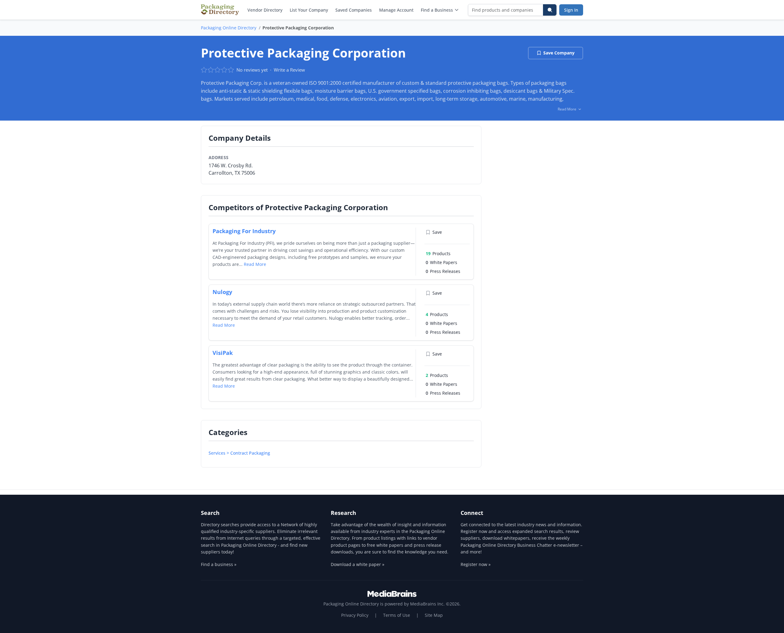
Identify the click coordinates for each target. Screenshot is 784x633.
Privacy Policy (354, 615)
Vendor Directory (264, 10)
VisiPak (223, 352)
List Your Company (309, 10)
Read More (255, 264)
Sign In (571, 10)
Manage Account (396, 10)
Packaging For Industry (244, 231)
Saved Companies (353, 10)
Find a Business (437, 10)
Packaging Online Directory (228, 28)
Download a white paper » (357, 564)
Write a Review (289, 70)
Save (437, 232)
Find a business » (218, 564)
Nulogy (222, 292)
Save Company (559, 53)
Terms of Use (396, 615)
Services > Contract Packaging (239, 453)
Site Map (434, 615)
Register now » (476, 564)
